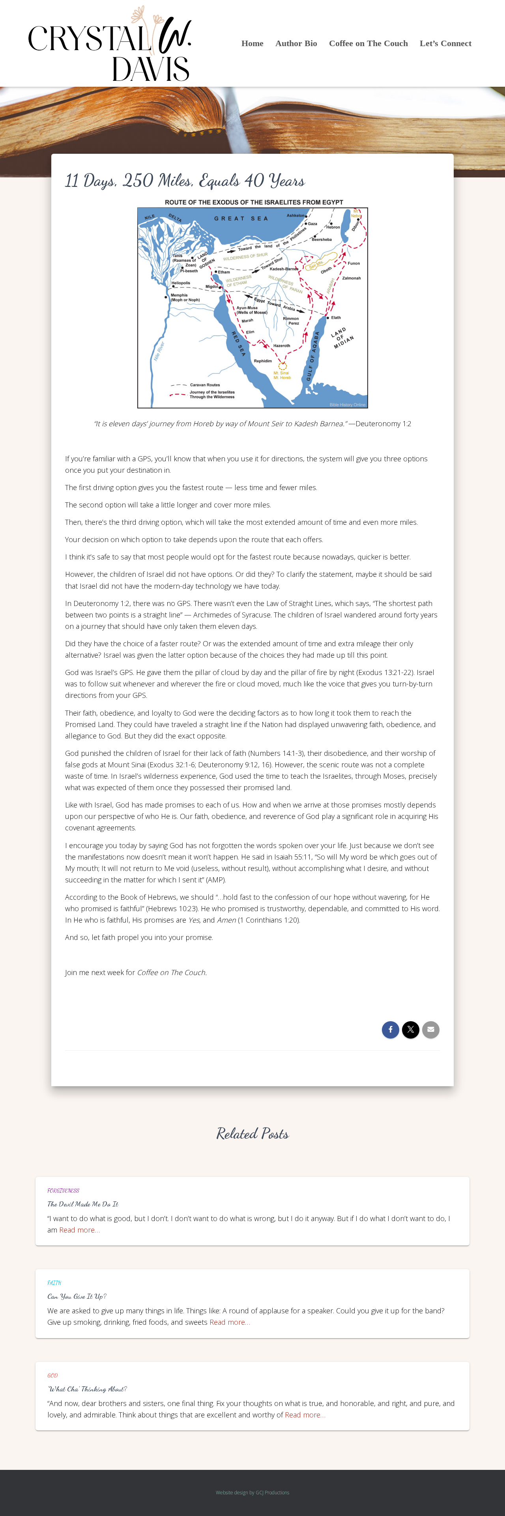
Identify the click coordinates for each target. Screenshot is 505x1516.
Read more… (79, 1229)
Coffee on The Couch (368, 43)
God (52, 1375)
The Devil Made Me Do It (82, 1203)
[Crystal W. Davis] (110, 43)
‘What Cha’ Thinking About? (87, 1388)
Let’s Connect (445, 43)
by (251, 1492)
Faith (54, 1283)
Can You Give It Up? (77, 1296)
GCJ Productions (272, 1492)
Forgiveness (63, 1191)
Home (252, 43)
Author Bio (296, 43)
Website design (232, 1492)
